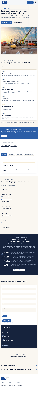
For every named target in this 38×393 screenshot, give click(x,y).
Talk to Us (4, 135)
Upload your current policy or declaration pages (12, 314)
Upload (5, 316)
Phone (3, 291)
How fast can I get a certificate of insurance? (10, 361)
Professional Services (29, 154)
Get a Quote (30, 2)
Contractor (4, 154)
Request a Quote (6, 320)
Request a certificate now (19, 269)
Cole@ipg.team (5, 336)
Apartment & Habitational (7, 199)
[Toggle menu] (35, 2)
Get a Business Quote (6, 22)
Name (3, 286)
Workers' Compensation (7, 89)
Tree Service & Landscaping (7, 194)
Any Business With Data (6, 157)
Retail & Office (11, 154)
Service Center (12, 385)
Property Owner (19, 154)
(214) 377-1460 (10, 322)
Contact (10, 387)
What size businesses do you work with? (9, 365)
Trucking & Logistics (5, 196)
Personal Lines (3, 384)
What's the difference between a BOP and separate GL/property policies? (16, 369)
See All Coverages (18, 22)
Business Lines (3, 385)
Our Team (11, 384)
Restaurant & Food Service (18, 157)
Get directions (5, 345)
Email (3, 296)
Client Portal (33, 271)
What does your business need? (8, 301)
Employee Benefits (4, 387)
